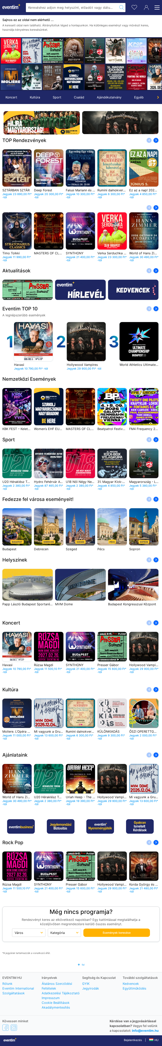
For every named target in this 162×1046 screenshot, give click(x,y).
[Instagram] (14, 1027)
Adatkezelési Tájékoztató (61, 993)
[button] (5, 64)
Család (79, 97)
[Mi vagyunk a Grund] (31, 51)
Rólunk (7, 984)
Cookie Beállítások (56, 1003)
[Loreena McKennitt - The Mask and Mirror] (73, 51)
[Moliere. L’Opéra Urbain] (10, 77)
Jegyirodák (90, 988)
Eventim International (18, 988)
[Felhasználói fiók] (146, 7)
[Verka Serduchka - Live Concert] (10, 51)
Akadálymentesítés (56, 1007)
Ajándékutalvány (109, 97)
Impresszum (51, 998)
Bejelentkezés (133, 1040)
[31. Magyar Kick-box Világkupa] (115, 77)
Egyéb (139, 97)
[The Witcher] (115, 51)
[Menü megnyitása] (156, 7)
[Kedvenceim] (134, 7)
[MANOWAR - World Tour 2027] (136, 77)
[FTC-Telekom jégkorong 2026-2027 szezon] (31, 77)
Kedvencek (131, 984)
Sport (57, 97)
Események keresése (117, 932)
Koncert (11, 97)
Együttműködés (134, 988)
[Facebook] (5, 1027)
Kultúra (35, 97)
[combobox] (72, 7)
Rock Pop (12, 842)
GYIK (85, 984)
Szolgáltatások (13, 993)
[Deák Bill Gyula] (52, 77)
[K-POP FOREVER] (136, 51)
